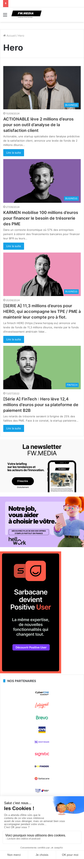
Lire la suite (13, 152)
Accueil (11, 35)
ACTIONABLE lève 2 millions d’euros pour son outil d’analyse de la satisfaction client (38, 125)
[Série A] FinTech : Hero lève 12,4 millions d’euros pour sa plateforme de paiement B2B (40, 405)
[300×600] (30, 672)
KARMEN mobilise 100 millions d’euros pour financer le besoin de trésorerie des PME (40, 218)
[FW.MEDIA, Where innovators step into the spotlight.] (26, 14)
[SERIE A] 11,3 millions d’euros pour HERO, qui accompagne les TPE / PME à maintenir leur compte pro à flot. (42, 311)
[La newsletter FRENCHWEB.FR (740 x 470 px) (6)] (42, 491)
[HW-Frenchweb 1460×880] (42, 546)
